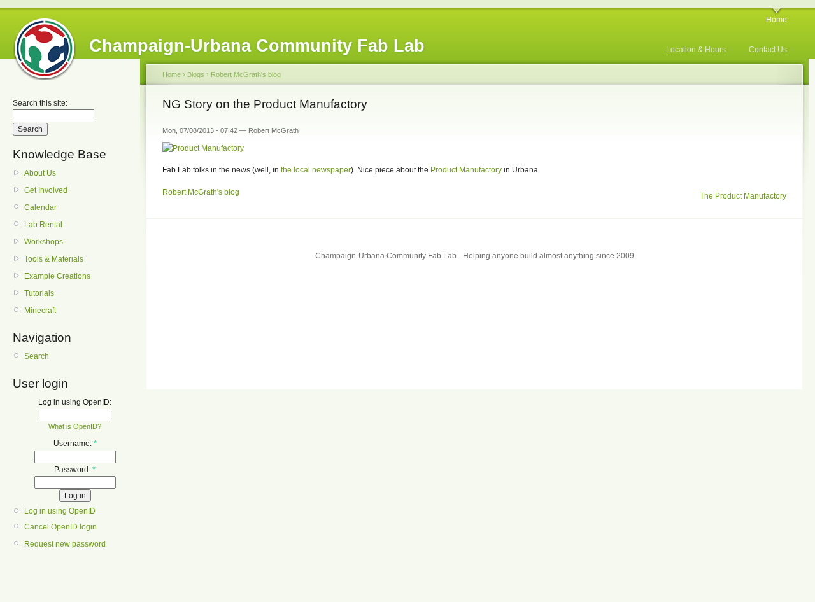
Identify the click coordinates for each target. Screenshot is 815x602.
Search (36, 356)
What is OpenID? (74, 426)
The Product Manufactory (743, 196)
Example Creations (57, 276)
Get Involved (45, 190)
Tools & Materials (53, 259)
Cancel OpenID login (60, 526)
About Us (40, 173)
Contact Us (768, 49)
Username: (75, 443)
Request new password (65, 544)
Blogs (195, 74)
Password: (75, 469)
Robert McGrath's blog (246, 74)
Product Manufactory (466, 169)
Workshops (43, 241)
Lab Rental (43, 224)
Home (776, 19)
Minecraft (40, 310)
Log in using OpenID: (74, 402)
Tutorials (39, 293)
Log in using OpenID (60, 511)
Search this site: (40, 103)
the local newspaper (316, 169)
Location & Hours (696, 49)
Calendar (40, 207)
